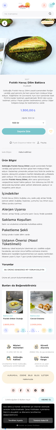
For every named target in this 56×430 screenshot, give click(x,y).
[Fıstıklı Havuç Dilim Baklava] (28, 47)
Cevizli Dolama (37, 318)
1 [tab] (18, 331)
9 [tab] (36, 331)
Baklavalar (8, 316)
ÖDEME (23, 375)
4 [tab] (25, 331)
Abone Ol (46, 399)
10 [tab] (38, 331)
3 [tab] (23, 331)
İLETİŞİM (45, 375)
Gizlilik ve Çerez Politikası (29, 425)
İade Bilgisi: (7, 152)
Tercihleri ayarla (15, 420)
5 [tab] (27, 331)
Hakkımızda (28, 379)
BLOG (36, 375)
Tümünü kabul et (40, 420)
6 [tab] (29, 331)
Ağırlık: (28, 118)
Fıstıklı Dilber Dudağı (13, 318)
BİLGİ (30, 375)
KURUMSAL (13, 375)
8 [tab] (34, 331)
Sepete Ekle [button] (23, 131)
